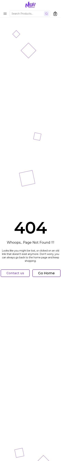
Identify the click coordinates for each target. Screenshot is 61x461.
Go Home (46, 273)
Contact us (15, 273)
